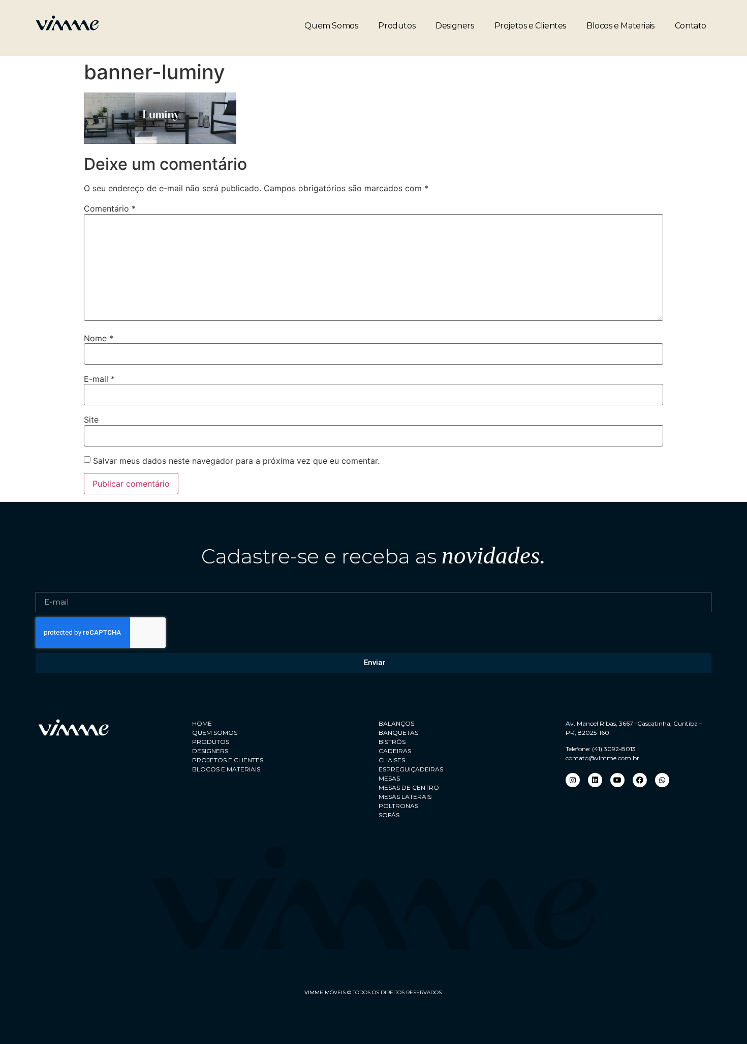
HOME (202, 723)
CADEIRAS (395, 751)
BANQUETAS (398, 732)
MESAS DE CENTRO (409, 787)
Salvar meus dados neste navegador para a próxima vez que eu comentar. (236, 461)
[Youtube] (617, 780)
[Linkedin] (595, 780)
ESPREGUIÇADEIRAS (411, 769)
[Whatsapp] (662, 780)
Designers (454, 26)
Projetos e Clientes (530, 26)
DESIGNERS (210, 751)
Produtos (396, 26)
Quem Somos (331, 26)
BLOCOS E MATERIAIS (226, 769)
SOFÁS (389, 815)
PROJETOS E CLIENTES (227, 760)
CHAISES (392, 760)
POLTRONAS (398, 806)
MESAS (389, 778)
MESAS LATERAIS (405, 796)
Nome (98, 338)
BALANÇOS (396, 723)
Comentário (110, 208)
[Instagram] (573, 780)
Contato (690, 26)
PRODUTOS (210, 741)
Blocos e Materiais (620, 26)
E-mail (99, 379)
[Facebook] (640, 780)
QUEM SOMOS (214, 732)
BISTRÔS (392, 741)
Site (91, 419)
